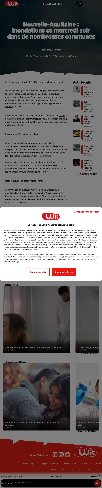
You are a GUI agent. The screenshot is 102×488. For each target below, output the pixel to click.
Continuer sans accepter (86, 211)
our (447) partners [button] (16, 230)
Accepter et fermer (64, 271)
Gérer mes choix (37, 271)
